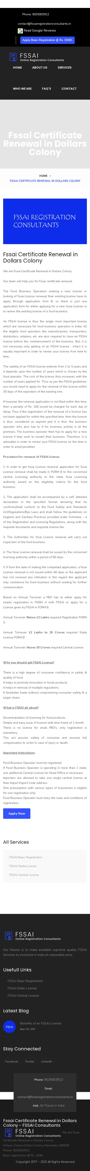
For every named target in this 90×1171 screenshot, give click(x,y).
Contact (69, 89)
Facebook (11, 1062)
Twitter (30, 1062)
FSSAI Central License (24, 875)
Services (65, 67)
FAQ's (46, 89)
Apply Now (16, 813)
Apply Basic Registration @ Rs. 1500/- (47, 40)
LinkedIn (46, 1062)
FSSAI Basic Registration (25, 857)
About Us (39, 67)
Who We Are (22, 89)
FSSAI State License (22, 866)
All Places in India (48, 1105)
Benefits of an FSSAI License (40, 1023)
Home (17, 67)
